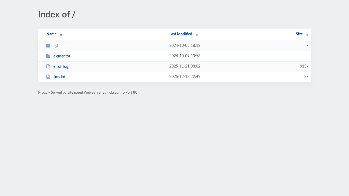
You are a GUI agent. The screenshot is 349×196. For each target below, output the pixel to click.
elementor (61, 56)
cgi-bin (59, 46)
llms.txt (59, 77)
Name (51, 34)
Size (299, 34)
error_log (60, 67)
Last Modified (180, 34)
